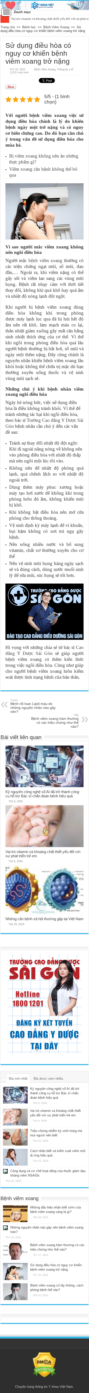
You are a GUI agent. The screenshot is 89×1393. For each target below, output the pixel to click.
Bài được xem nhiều (48, 1078)
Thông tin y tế (65, 69)
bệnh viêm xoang (45, 260)
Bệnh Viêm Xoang (56, 27)
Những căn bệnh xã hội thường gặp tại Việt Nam (44, 919)
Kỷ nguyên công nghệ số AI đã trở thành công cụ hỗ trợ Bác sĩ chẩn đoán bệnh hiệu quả (42, 794)
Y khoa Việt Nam (60, 1387)
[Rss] (44, 1381)
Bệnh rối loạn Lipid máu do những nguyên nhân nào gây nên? (33, 706)
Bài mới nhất (18, 1078)
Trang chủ (7, 27)
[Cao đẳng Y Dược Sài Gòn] (44, 1003)
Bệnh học (29, 27)
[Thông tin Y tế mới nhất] (44, 5)
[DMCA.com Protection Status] (44, 1364)
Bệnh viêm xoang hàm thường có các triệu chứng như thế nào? (55, 721)
